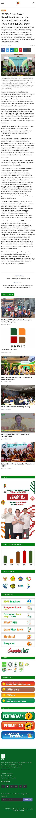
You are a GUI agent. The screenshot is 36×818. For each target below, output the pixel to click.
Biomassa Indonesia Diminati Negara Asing (15, 407)
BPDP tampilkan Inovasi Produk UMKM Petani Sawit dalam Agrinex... (16, 378)
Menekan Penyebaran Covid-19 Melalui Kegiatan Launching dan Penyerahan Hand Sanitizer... (18, 286)
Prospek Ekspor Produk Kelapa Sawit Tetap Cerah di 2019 (17, 465)
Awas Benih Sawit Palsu (9, 349)
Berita (3, 10)
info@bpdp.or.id (5, 769)
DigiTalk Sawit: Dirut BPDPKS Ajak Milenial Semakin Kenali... (15, 435)
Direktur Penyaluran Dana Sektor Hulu (18, 279)
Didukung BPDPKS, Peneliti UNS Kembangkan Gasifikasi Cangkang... (16, 321)
